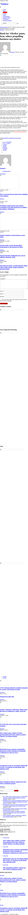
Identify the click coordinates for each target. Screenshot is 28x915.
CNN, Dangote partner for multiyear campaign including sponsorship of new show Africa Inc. (14, 812)
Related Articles (6, 171)
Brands (1, 890)
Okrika (13, 138)
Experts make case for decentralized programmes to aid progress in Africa (11, 246)
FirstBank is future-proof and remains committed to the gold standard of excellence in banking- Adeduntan (13, 207)
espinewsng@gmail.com (20, 131)
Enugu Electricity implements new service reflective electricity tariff (12, 256)
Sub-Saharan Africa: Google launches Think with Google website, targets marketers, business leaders (13, 267)
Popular (5, 676)
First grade (8, 138)
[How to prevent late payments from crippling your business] (9, 188)
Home (1, 27)
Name (2, 291)
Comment (3, 278)
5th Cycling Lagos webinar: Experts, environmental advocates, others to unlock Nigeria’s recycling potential (15, 798)
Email (2, 293)
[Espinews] (4, 4)
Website (2, 296)
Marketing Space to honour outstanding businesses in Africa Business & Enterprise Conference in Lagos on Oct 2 (15, 802)
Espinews (12, 52)
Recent (4, 678)
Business (5, 27)
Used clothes (18, 138)
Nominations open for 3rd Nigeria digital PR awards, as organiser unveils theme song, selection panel (15, 805)
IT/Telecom (2, 173)
